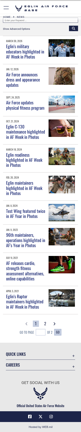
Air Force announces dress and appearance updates (23, 79)
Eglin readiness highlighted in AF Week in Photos (24, 160)
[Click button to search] (73, 28)
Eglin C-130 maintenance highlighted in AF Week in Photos (25, 131)
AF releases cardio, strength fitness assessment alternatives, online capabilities (25, 271)
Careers (13, 365)
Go (58, 332)
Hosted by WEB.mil (40, 426)
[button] (6, 8)
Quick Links (16, 354)
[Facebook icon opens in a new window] (30, 417)
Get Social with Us (40, 382)
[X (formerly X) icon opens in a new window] (40, 417)
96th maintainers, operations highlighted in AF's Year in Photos (25, 240)
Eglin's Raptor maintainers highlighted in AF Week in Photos (24, 301)
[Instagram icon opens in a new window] (51, 417)
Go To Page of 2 (36, 332)
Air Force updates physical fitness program (25, 105)
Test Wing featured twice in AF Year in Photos (25, 213)
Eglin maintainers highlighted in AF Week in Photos (24, 188)
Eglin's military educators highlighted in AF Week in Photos (25, 51)
